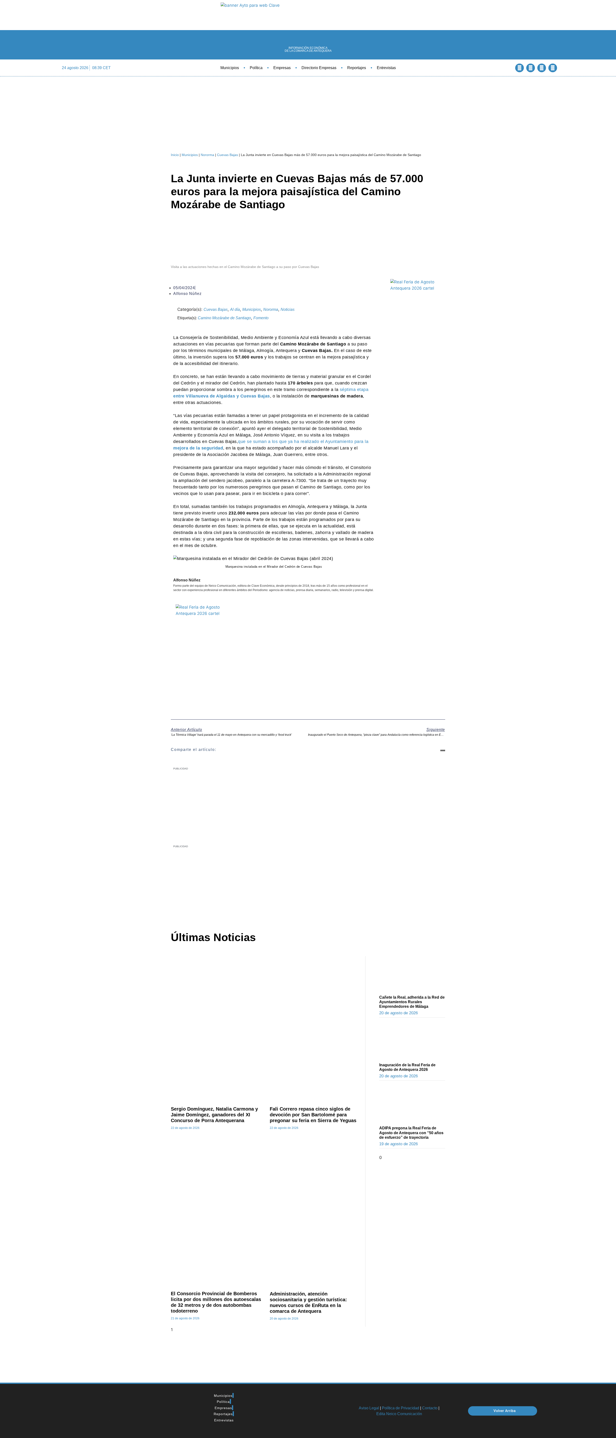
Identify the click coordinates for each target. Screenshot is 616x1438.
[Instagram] (552, 68)
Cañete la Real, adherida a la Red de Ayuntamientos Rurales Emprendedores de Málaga (412, 1002)
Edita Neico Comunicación (399, 1414)
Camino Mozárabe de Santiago (224, 318)
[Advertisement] (295, 884)
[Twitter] (530, 68)
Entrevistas (386, 68)
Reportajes (356, 68)
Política (256, 68)
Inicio (175, 155)
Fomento (261, 318)
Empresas (282, 68)
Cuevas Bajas (227, 155)
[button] (506, 68)
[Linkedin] (541, 68)
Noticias (288, 309)
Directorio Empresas (319, 68)
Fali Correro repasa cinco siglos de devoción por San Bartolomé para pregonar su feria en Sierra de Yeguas (313, 1114)
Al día (235, 309)
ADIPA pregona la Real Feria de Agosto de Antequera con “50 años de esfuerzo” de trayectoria (411, 1132)
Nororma (207, 155)
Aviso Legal (369, 1408)
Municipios (229, 68)
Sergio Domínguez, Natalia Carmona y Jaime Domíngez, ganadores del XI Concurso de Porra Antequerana (214, 1114)
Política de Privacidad (400, 1408)
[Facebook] (519, 68)
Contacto (429, 1408)
